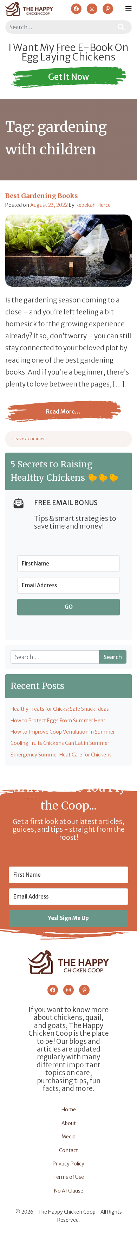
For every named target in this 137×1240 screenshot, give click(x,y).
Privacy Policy (68, 1164)
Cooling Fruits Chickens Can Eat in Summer (60, 743)
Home (68, 1109)
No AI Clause (68, 1191)
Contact (68, 1150)
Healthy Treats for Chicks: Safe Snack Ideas (60, 709)
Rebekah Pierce (93, 205)
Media (68, 1136)
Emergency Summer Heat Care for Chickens (61, 755)
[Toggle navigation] (128, 8)
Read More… (42, 417)
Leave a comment (29, 438)
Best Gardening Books (41, 196)
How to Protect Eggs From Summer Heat (58, 720)
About (68, 1123)
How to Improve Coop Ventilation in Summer (63, 732)
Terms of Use (68, 1177)
